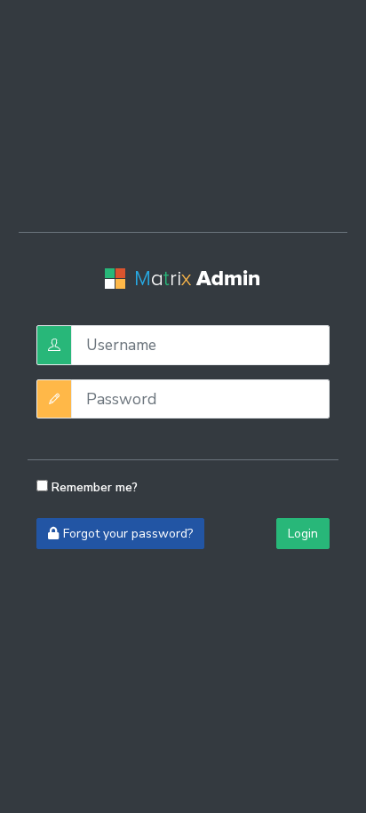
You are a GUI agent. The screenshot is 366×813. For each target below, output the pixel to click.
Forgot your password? (128, 533)
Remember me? (93, 487)
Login (303, 533)
